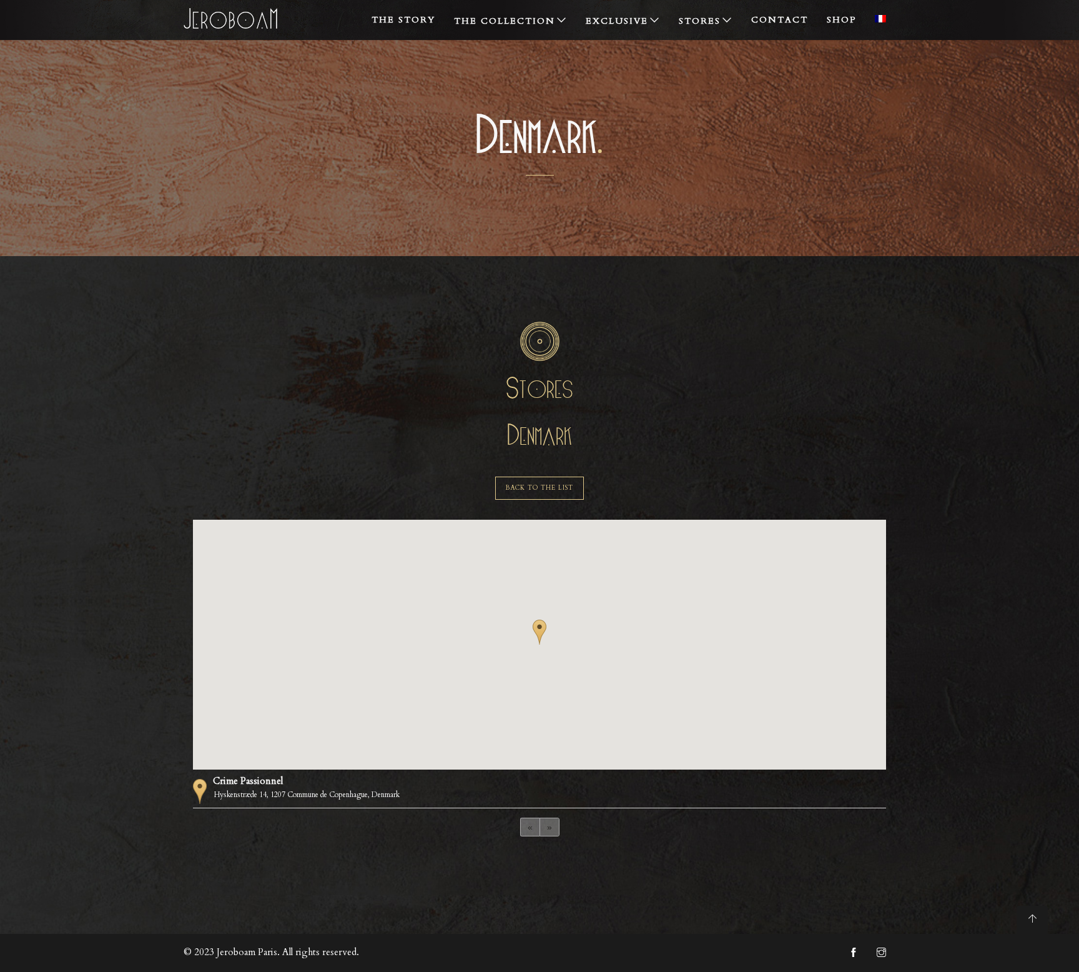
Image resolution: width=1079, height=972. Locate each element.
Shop (841, 20)
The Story (403, 20)
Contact (779, 20)
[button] (539, 632)
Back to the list (539, 488)
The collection (504, 21)
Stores (700, 21)
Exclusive (617, 21)
